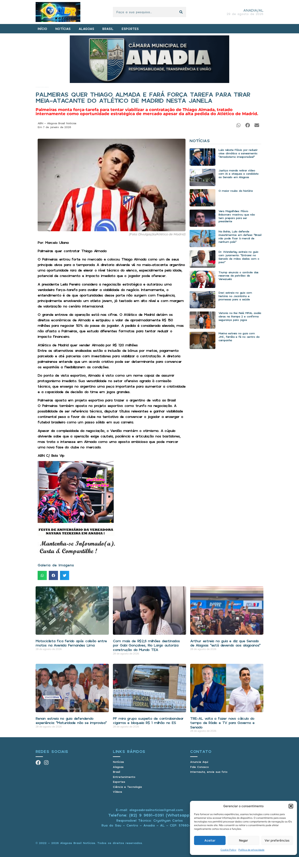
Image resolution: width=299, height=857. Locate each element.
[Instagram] (46, 762)
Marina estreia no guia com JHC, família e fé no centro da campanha (238, 336)
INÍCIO (42, 29)
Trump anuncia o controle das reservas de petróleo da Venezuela (238, 275)
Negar (243, 840)
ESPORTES (130, 29)
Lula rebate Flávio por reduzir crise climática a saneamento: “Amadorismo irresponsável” (238, 153)
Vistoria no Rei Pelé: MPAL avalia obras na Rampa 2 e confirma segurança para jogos (239, 316)
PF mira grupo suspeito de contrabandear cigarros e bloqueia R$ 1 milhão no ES (148, 720)
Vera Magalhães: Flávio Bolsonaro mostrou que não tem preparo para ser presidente (236, 216)
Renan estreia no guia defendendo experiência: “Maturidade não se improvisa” (71, 720)
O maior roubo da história (235, 190)
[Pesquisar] (181, 12)
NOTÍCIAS (63, 29)
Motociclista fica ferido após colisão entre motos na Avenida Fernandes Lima (71, 643)
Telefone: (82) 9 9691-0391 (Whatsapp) (149, 815)
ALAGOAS (86, 29)
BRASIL (107, 29)
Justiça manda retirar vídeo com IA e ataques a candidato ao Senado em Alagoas (238, 174)
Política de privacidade (251, 849)
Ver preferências (277, 840)
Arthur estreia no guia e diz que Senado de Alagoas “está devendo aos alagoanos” (225, 643)
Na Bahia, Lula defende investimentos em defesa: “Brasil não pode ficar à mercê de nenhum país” (239, 236)
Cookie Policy (228, 849)
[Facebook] (38, 762)
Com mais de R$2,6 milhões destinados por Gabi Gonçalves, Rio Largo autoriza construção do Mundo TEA (146, 645)
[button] (291, 806)
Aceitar (209, 840)
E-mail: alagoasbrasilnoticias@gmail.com (149, 810)
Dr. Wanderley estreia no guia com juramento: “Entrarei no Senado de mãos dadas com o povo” (238, 257)
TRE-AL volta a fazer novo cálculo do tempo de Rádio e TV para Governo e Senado (222, 722)
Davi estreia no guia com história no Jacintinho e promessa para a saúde (235, 296)
